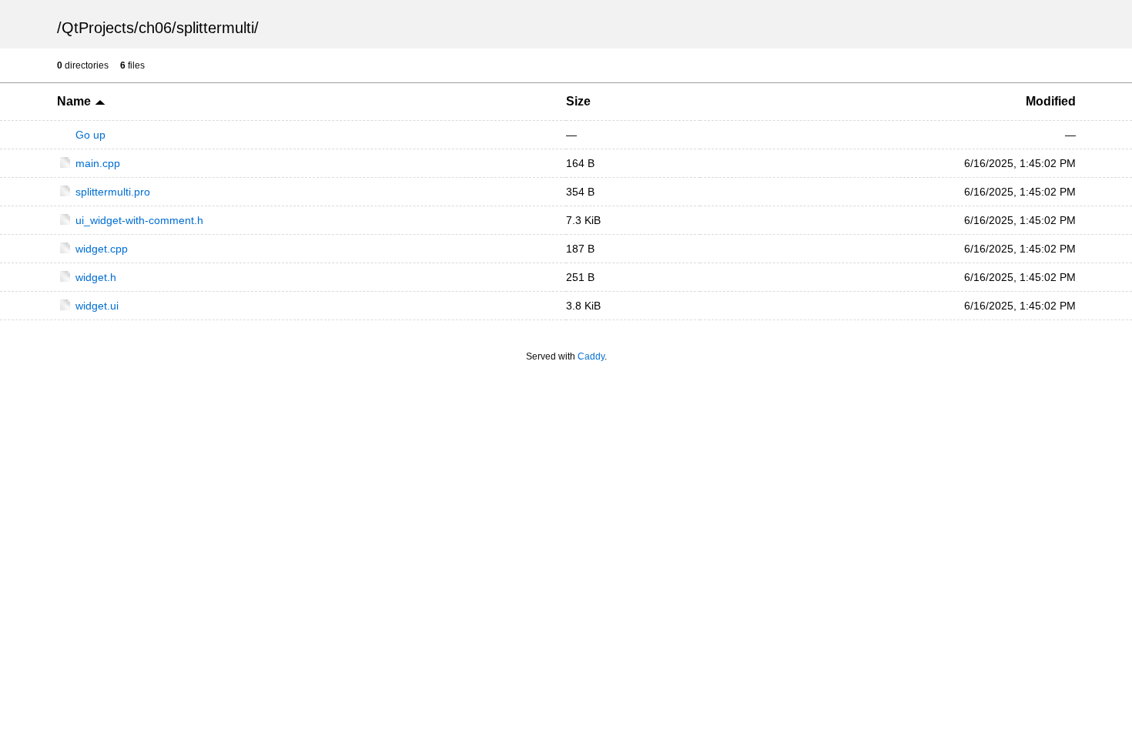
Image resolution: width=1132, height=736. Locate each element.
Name (75, 101)
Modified (1051, 101)
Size (578, 101)
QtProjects (98, 27)
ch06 (155, 27)
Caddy (591, 356)
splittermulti (215, 27)
